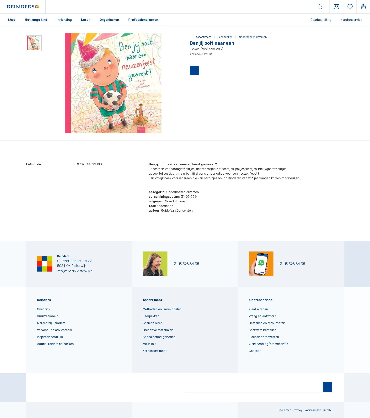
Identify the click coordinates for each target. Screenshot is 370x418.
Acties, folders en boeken (55, 344)
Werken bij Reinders (51, 323)
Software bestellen (263, 330)
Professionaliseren (143, 20)
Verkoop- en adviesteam (54, 330)
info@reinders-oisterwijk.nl (75, 271)
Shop (12, 20)
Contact (255, 351)
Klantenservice (351, 20)
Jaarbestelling (321, 20)
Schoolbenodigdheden (159, 337)
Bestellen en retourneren (267, 323)
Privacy (297, 410)
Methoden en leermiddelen (162, 309)
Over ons (43, 309)
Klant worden (258, 309)
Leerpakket (151, 316)
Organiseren (109, 20)
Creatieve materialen (158, 330)
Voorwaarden (313, 410)
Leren (85, 20)
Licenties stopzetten (264, 337)
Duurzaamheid (47, 316)
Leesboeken (225, 37)
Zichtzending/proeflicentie (268, 344)
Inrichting (64, 20)
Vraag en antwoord (262, 316)
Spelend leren (153, 323)
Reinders (44, 300)
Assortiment (204, 37)
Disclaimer (284, 410)
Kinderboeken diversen (253, 37)
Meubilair (149, 344)
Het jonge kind (36, 20)
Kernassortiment (155, 351)
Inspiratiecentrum (50, 337)
